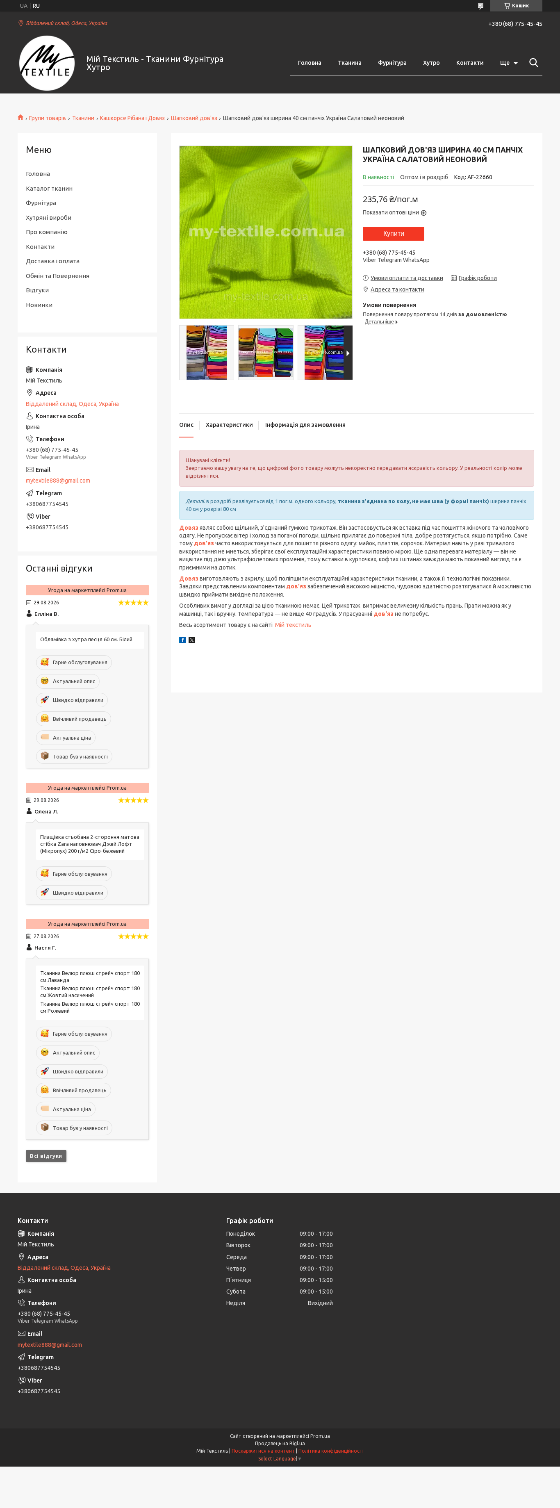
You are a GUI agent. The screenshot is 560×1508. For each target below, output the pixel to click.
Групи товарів (47, 118)
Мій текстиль (293, 625)
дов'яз (296, 586)
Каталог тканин (49, 188)
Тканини (83, 118)
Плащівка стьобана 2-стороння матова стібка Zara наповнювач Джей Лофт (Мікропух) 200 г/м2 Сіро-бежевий (89, 844)
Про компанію (47, 231)
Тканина (350, 62)
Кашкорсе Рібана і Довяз (132, 118)
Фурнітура (392, 62)
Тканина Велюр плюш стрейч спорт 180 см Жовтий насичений (90, 991)
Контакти (470, 62)
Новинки (39, 304)
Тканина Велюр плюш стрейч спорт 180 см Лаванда (90, 976)
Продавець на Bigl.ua (280, 1443)
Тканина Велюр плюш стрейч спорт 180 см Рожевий (90, 1007)
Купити (393, 233)
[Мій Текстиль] (47, 63)
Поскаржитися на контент (263, 1450)
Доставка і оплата (53, 260)
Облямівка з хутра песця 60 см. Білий (86, 639)
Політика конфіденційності (331, 1450)
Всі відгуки (46, 1156)
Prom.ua (320, 1436)
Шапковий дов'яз (194, 118)
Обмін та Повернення (57, 275)
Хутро (431, 62)
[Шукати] (532, 63)
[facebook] (182, 641)
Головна (309, 62)
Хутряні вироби (48, 217)
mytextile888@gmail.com (58, 480)
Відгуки (37, 290)
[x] (192, 641)
